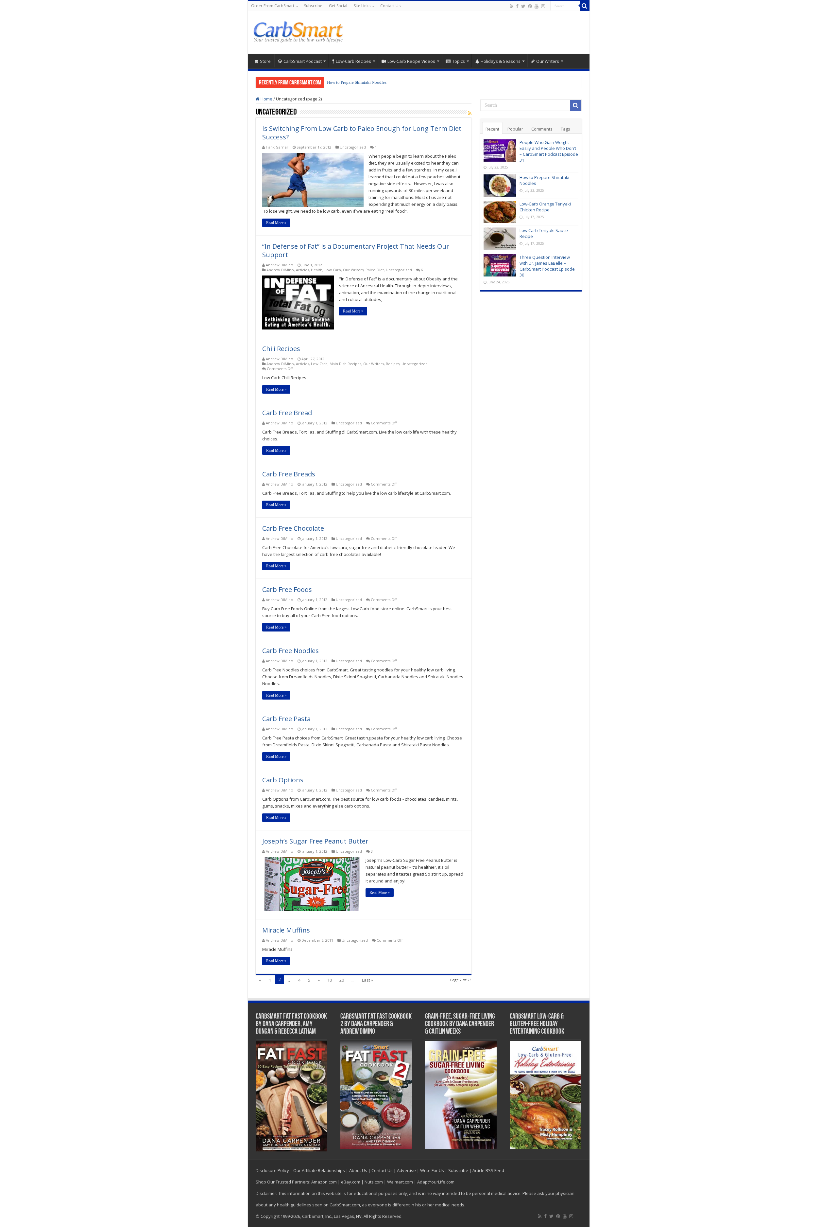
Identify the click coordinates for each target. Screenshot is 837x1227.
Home (266, 99)
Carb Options (282, 779)
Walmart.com (400, 1182)
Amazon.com (324, 1182)
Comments (542, 129)
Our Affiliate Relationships (319, 1170)
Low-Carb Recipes (353, 61)
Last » (367, 980)
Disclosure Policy (272, 1170)
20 (341, 980)
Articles (302, 269)
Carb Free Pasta (286, 718)
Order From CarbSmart (272, 6)
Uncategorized (353, 147)
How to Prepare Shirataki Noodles (356, 82)
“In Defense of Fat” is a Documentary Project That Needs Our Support (355, 250)
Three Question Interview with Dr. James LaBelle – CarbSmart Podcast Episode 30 (547, 266)
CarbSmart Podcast (302, 61)
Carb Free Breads (288, 474)
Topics (458, 61)
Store (265, 61)
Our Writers (547, 61)
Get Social (338, 6)
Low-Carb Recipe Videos (411, 61)
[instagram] (543, 6)
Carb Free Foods (287, 589)
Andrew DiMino (279, 264)
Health (316, 269)
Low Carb (332, 269)
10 (329, 980)
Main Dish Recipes (345, 363)
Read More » (276, 223)
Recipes (393, 363)
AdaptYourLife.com (435, 1182)
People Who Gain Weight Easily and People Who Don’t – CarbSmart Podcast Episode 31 (549, 151)
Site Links (362, 6)
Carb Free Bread (287, 412)
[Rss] (511, 6)
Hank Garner (277, 147)
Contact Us (390, 6)
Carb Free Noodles (290, 650)
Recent (492, 129)
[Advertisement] (466, 32)
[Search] (584, 6)
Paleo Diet (375, 269)
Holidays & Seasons (501, 61)
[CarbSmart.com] (299, 31)
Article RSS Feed (488, 1170)
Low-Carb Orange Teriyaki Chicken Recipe (545, 207)
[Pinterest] (530, 6)
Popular (515, 129)
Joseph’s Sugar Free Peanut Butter (315, 841)
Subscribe (313, 6)
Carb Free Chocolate (293, 528)
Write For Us (432, 1170)
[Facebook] (517, 6)
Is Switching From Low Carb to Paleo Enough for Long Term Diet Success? (361, 132)
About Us (358, 1170)
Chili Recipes (281, 348)
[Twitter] (523, 6)
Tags (565, 129)
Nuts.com (374, 1182)
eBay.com (350, 1182)
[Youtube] (536, 6)
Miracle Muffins (286, 930)
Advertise (406, 1170)
